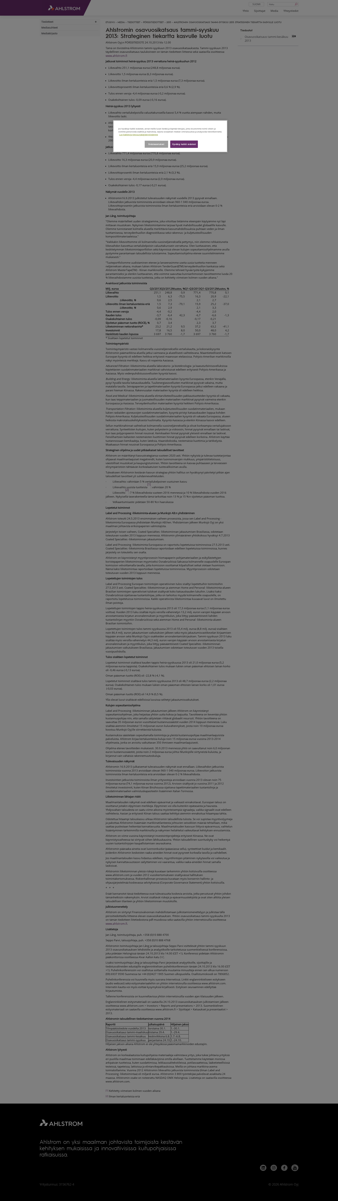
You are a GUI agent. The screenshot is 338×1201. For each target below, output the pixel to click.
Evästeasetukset (156, 144)
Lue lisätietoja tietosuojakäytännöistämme (138, 134)
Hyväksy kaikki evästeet (184, 144)
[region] (170, 136)
